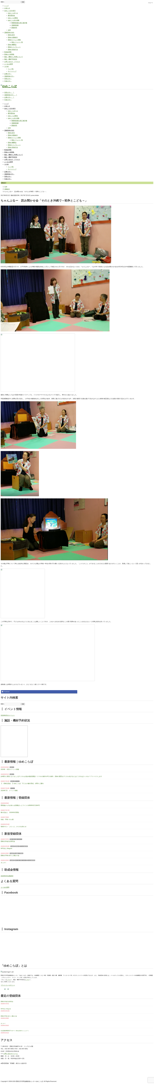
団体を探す (11, 35)
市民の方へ (7, 78)
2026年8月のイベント (8, 715)
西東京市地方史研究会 (8, 841)
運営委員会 (11, 15)
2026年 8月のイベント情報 (10, 769)
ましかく (3, 862)
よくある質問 (8, 64)
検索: (2, 2)
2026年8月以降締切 (7, 876)
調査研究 (14, 27)
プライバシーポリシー (8, 985)
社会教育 (12, 846)
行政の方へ (7, 81)
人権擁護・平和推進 (19, 853)
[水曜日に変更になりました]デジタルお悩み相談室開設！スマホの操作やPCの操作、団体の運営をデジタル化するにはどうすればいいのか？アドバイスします (51, 776)
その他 (6, 66)
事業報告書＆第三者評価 (19, 23)
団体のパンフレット (14, 47)
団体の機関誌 (12, 44)
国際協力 (17, 846)
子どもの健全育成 (23, 846)
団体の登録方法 (13, 49)
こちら (9, 979)
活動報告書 (15, 25)
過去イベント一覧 (17, 42)
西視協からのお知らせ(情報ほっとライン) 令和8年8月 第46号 (20, 805)
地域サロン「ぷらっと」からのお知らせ (13, 826)
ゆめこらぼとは (13, 13)
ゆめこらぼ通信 (13, 18)
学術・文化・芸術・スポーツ (16, 839)
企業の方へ (7, 74)
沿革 (9, 30)
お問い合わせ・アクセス (12, 61)
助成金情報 (7, 52)
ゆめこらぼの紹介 (10, 10)
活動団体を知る (9, 32)
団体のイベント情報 (14, 40)
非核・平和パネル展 (7, 819)
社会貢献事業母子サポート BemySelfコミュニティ (15, 1030)
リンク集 (11, 69)
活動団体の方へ (9, 76)
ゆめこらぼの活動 (13, 20)
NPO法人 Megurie (6, 848)
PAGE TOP (149, 1050)
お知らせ (7, 8)
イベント (17, 781)
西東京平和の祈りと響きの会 (10, 855)
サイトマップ (12, 71)
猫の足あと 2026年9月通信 (10, 812)
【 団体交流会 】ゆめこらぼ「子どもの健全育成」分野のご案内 (22, 783)
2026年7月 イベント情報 (9, 790)
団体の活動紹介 (13, 37)
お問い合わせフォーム (10, 1053)
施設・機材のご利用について (13, 57)
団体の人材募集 (9, 54)
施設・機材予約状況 (10, 59)
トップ (6, 6)
